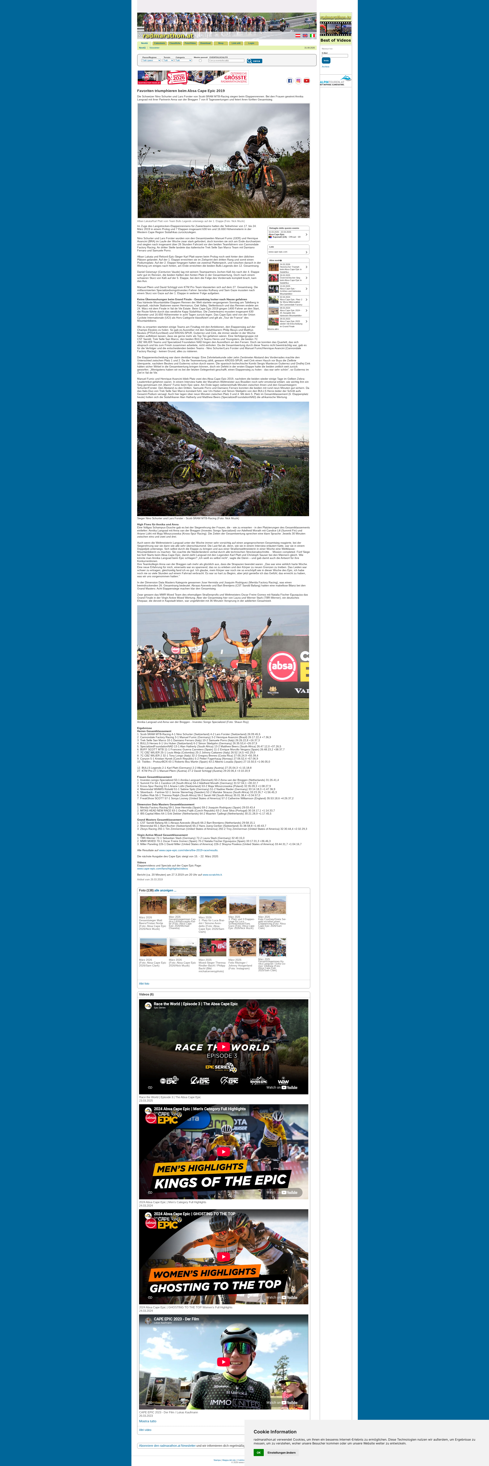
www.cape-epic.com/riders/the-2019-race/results (188, 850)
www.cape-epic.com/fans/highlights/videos (162, 868)
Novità (144, 43)
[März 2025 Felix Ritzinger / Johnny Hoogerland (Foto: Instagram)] (242, 956)
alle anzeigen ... (165, 890)
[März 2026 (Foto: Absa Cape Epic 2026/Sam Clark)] (153, 956)
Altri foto (144, 983)
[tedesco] (297, 36)
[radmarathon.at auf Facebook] (289, 83)
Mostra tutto (147, 1421)
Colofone (241, 1460)
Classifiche (175, 43)
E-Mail (325, 53)
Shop (220, 43)
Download (205, 43)
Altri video (145, 1429)
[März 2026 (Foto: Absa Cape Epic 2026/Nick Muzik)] (183, 956)
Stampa (217, 1460)
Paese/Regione (149, 57)
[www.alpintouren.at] (335, 81)
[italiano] (311, 36)
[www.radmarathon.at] (165, 38)
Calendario (159, 43)
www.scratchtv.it (212, 874)
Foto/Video (190, 43)
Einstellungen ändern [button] (282, 1452)
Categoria (180, 57)
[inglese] (304, 36)
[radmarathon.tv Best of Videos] (335, 29)
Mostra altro (273, 329)
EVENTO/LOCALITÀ (219, 57)
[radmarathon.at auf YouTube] (306, 83)
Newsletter (154, 48)
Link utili (236, 43)
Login (251, 43)
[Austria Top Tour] (193, 84)
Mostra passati (201, 57)
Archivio (325, 66)
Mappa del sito (229, 1460)
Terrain (167, 57)
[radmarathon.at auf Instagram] (298, 83)
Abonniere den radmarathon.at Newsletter (167, 1445)
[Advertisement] (227, 6)
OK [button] (259, 1452)
